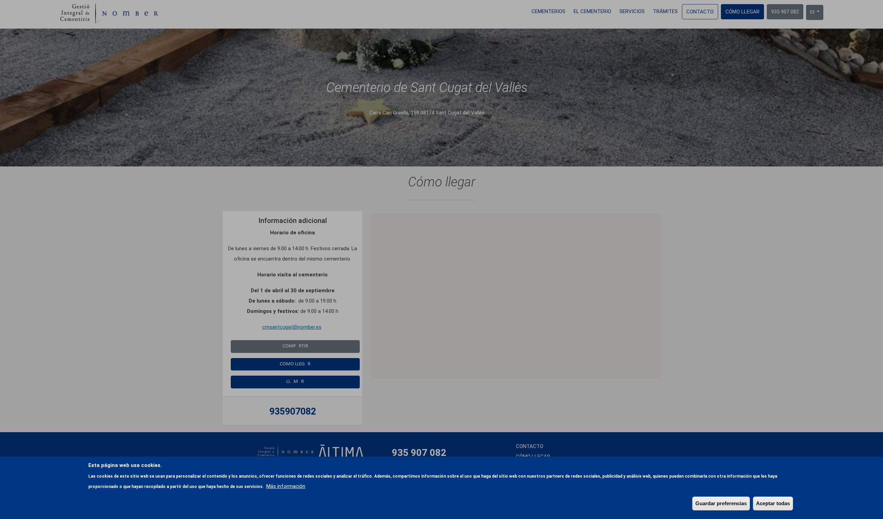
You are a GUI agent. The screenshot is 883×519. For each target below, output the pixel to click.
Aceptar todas (773, 503)
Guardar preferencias (721, 503)
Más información (285, 486)
